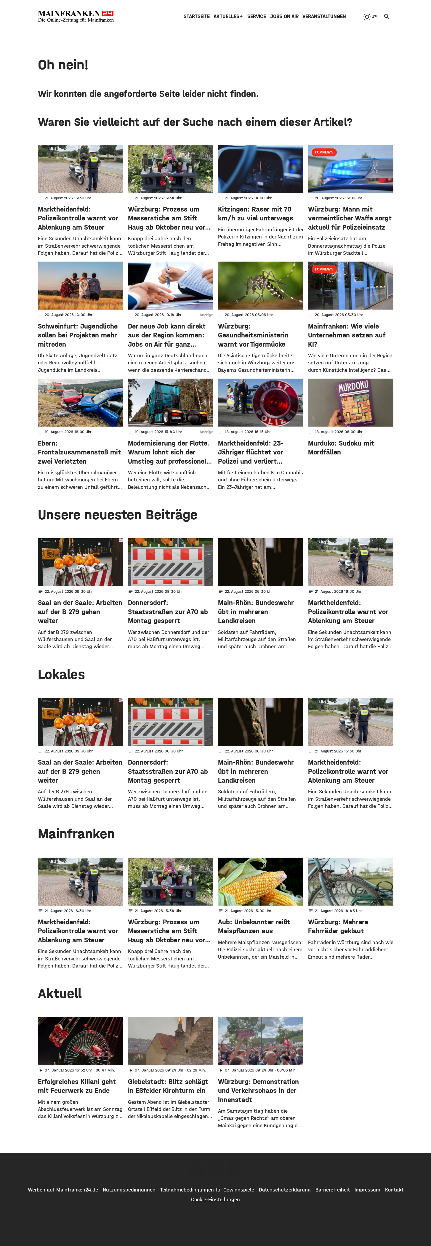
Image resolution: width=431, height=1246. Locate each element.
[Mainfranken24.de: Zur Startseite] (76, 16)
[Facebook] (197, 1169)
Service (256, 16)
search (386, 16)
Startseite (197, 16)
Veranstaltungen (324, 16)
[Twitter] (215, 1169)
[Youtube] (234, 1169)
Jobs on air (284, 16)
